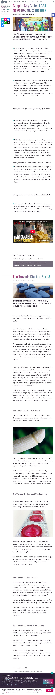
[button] (53, 15)
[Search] (53, 2)
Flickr (20, 668)
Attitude (31, 158)
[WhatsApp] (5, 22)
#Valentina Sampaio (37, 265)
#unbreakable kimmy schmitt (26, 265)
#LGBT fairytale (28, 263)
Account (47, 1)
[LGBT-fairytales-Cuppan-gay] (33, 24)
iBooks (47, 155)
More (43, 1)
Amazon (39, 155)
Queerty (37, 212)
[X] (8, 22)
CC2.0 (25, 668)
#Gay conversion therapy (19, 263)
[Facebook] (8, 19)
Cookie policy (37, 690)
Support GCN (32, 1)
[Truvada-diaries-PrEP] (33, 290)
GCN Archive (27, 1)
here (17, 321)
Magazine (10, 1)
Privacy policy (6, 692)
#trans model (17, 265)
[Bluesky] (2, 25)
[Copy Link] (5, 19)
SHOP (41, 1)
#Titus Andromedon (42, 263)
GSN (16, 182)
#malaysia (35, 263)
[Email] (2, 19)
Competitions (37, 1)
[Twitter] (2, 22)
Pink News (41, 71)
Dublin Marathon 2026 (20, 1)
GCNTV (15, 1)
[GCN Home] (4, 2)
